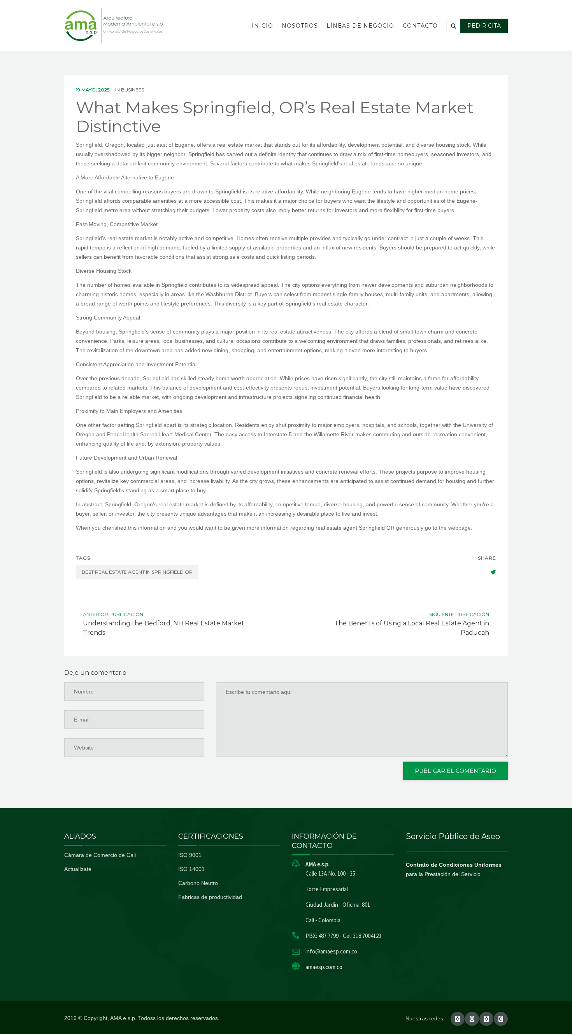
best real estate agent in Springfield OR (137, 572)
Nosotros (300, 25)
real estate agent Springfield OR (355, 528)
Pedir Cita (484, 25)
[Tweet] (489, 572)
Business (132, 90)
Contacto (420, 25)
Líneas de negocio (360, 25)
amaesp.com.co (323, 967)
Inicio (262, 25)
